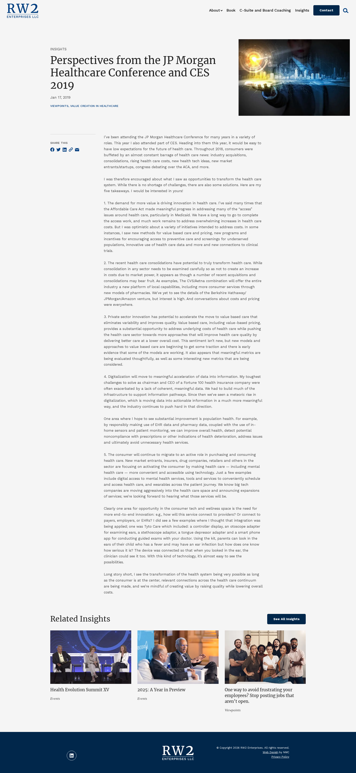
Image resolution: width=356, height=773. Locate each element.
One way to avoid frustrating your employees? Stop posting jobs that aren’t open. (259, 695)
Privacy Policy (280, 756)
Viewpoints (59, 106)
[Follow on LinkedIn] (71, 755)
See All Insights (286, 619)
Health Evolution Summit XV (79, 689)
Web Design (270, 752)
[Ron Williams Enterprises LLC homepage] (22, 10)
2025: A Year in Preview (161, 689)
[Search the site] (345, 10)
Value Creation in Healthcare (94, 106)
